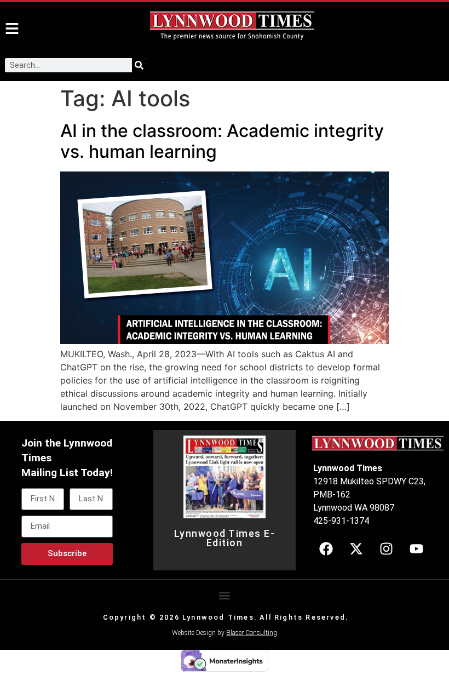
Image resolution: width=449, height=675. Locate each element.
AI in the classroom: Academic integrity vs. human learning (222, 141)
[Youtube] (416, 549)
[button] (225, 595)
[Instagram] (386, 549)
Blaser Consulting (251, 633)
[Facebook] (325, 549)
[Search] (139, 65)
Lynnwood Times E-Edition (224, 538)
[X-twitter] (356, 549)
